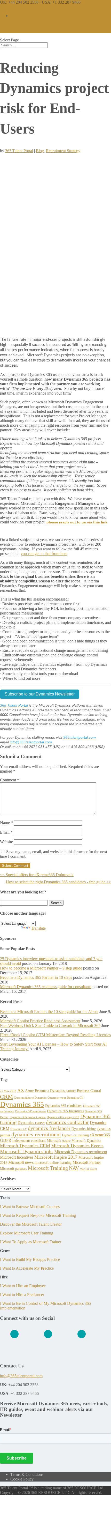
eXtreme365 (100, 1134)
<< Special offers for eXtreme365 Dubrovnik (37, 874)
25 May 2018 (8, 1091)
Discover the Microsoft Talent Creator (31, 1224)
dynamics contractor (67, 1122)
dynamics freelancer (49, 1128)
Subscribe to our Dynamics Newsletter (40, 694)
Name (6, 822)
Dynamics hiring (84, 1129)
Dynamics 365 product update (28, 1117)
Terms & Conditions (26, 1474)
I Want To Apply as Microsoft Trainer (30, 1242)
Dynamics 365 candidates (63, 1106)
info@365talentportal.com (21, 1376)
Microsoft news (21, 1162)
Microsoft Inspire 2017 (55, 1157)
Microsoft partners (13, 1168)
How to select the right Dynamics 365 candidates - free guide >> (58, 882)
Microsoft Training (48, 1168)
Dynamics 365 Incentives (65, 1111)
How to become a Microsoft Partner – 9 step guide (41, 968)
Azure (29, 1091)
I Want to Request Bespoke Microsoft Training (38, 1215)
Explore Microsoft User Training (26, 1233)
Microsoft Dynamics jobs (26, 1151)
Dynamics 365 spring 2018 (63, 1117)
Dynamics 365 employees (30, 1111)
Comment (9, 780)
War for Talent (88, 1168)
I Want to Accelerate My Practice (27, 1268)
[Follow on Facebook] (48, 1334)
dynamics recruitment (36, 1134)
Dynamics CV (18, 1129)
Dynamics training (75, 1135)
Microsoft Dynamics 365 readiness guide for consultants (45, 986)
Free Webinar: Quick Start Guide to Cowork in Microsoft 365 (50, 1025)
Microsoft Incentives (16, 1157)
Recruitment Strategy (63, 151)
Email (6, 832)
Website (6, 842)
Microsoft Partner (87, 1162)
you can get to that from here (44, 553)
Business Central (89, 1091)
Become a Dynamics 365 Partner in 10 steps (36, 977)
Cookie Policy (22, 1479)
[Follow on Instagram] (81, 1334)
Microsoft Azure (58, 1140)
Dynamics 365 (22, 1104)
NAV (74, 1168)
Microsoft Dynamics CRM (25, 1145)
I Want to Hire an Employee (23, 1286)
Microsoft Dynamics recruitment (80, 1151)
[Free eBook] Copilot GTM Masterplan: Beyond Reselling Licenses (55, 1035)
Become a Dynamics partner (55, 1091)
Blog (40, 151)
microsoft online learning (53, 1162)
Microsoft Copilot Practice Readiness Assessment (40, 1021)
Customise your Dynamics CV (65, 1097)
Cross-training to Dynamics (30, 1097)
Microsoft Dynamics (86, 1140)
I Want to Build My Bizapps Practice (30, 1259)
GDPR (5, 1140)
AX (20, 1090)
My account (20, 15)
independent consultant (29, 1140)
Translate (38, 928)
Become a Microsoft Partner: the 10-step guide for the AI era (49, 1011)
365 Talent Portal (19, 151)
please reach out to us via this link (76, 522)
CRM (6, 1096)
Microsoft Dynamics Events (77, 1145)
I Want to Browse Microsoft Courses (30, 1206)
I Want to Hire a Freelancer (22, 1294)
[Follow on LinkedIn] (14, 1334)
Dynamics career (31, 1122)
